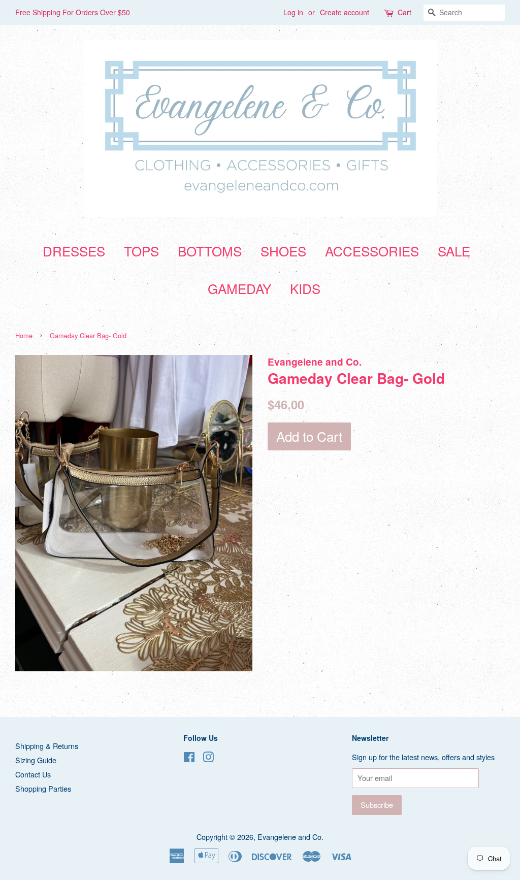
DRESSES (74, 250)
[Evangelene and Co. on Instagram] (208, 758)
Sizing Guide (35, 760)
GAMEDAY (239, 288)
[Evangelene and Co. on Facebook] (189, 758)
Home (23, 335)
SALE (454, 250)
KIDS (305, 288)
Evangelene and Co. (290, 836)
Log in (293, 12)
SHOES (283, 250)
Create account (344, 12)
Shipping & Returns (46, 745)
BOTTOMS (210, 250)
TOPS (141, 250)
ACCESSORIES (372, 250)
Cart (404, 12)
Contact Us (33, 774)
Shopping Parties (43, 788)
